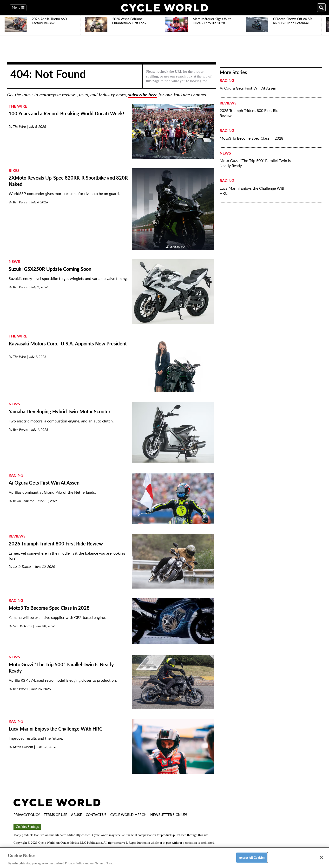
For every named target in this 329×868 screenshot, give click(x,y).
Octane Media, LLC (73, 842)
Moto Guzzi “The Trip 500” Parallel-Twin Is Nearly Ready (255, 163)
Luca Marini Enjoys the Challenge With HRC (55, 729)
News (14, 262)
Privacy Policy (26, 815)
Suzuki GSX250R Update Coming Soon (50, 269)
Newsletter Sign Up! (168, 815)
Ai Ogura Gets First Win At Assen (44, 483)
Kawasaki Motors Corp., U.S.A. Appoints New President (68, 344)
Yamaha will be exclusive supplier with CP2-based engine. (57, 618)
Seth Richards (22, 626)
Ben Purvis (20, 202)
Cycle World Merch (128, 815)
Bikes (14, 171)
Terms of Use (55, 815)
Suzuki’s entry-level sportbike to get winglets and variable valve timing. (68, 279)
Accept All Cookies (252, 857)
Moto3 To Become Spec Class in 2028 (49, 608)
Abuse (76, 815)
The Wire (18, 106)
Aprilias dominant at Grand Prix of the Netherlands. (52, 492)
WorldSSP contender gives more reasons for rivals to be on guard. (64, 194)
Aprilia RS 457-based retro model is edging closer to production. (63, 680)
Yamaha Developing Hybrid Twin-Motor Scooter (59, 411)
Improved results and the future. (36, 738)
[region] (164, 857)
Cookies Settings (27, 827)
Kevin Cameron (23, 501)
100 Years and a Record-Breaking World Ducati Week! (66, 113)
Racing (16, 475)
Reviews (17, 536)
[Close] (321, 857)
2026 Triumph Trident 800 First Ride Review (56, 544)
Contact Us (96, 815)
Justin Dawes (22, 567)
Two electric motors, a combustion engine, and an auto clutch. (61, 421)
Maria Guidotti (23, 747)
